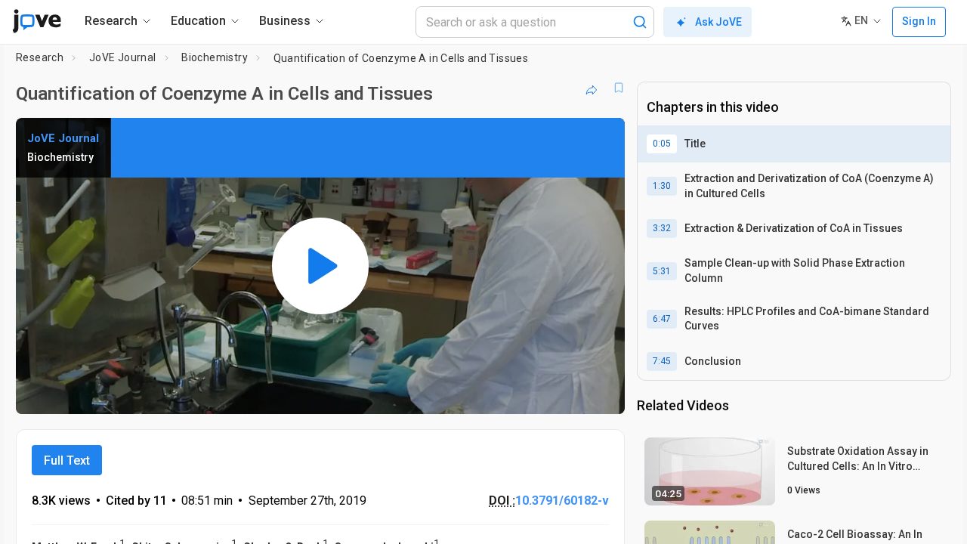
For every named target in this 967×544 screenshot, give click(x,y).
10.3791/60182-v (562, 500)
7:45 (662, 361)
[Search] (639, 21)
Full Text (67, 460)
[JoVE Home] (36, 21)
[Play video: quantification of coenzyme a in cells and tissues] (320, 266)
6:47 (662, 319)
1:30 (662, 186)
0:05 (662, 143)
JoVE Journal (122, 57)
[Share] (591, 88)
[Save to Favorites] (619, 88)
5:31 (662, 271)
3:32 (662, 228)
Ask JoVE (718, 22)
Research (39, 57)
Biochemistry (214, 57)
